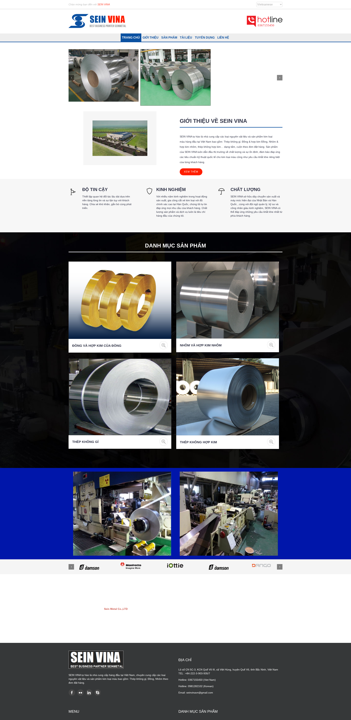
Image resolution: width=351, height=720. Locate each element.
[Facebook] (72, 692)
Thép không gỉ (85, 442)
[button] (71, 77)
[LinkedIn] (89, 692)
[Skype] (97, 692)
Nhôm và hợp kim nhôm (201, 345)
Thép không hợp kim (198, 442)
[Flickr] (80, 692)
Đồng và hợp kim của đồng (96, 345)
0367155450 (266, 25)
